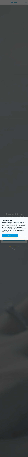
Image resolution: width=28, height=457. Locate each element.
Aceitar (10, 235)
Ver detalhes (22, 236)
